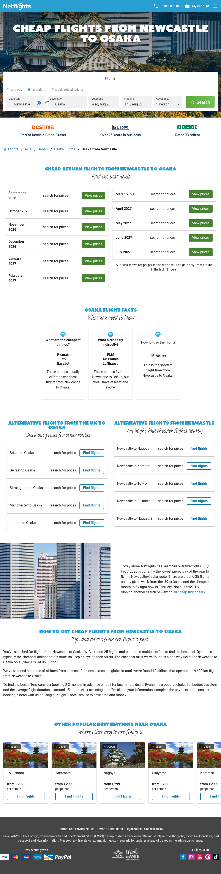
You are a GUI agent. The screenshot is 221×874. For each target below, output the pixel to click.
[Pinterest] (208, 857)
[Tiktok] (216, 857)
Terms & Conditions (110, 829)
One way (16, 89)
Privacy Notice (85, 829)
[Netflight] (17, 6)
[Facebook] (183, 857)
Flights (13, 149)
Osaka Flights (65, 149)
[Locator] (39, 103)
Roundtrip (38, 89)
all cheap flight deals (189, 592)
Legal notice (133, 829)
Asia (28, 149)
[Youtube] (199, 857)
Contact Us (65, 829)
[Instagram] (191, 857)
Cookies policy (153, 829)
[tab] (110, 78)
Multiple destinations (69, 89)
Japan (43, 149)
